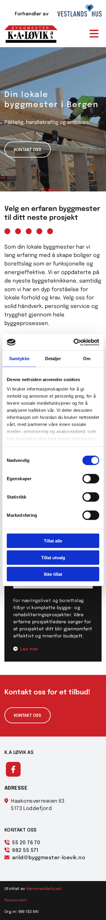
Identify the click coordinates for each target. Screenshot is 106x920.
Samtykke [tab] (19, 358)
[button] (84, 34)
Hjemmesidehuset (44, 889)
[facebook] (13, 769)
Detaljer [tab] (53, 358)
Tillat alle (53, 540)
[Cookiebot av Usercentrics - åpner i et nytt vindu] (74, 342)
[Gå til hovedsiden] (30, 34)
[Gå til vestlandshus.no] (79, 10)
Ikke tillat (53, 574)
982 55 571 (25, 850)
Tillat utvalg (53, 557)
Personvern (15, 900)
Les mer (29, 649)
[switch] (90, 478)
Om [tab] (86, 358)
